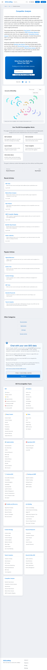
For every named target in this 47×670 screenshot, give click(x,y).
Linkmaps (23, 330)
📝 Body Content (8, 394)
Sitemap (6, 463)
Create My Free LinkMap (23, 75)
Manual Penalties (8, 512)
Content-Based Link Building (31, 509)
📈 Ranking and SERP (9, 403)
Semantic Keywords (9, 431)
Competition (28, 533)
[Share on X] (29, 82)
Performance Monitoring (10, 565)
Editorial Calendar (8, 542)
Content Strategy (8, 420)
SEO (6, 389)
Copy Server (23, 376)
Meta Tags (7, 454)
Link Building (28, 401)
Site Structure (7, 461)
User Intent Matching (9, 548)
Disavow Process (8, 509)
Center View (35, 92)
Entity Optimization (29, 565)
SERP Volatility (29, 486)
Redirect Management (9, 491)
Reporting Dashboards (9, 567)
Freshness (7, 424)
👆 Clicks (7, 396)
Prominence (7, 426)
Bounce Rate (28, 417)
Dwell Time (28, 422)
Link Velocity (28, 405)
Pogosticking (28, 424)
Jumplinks (28, 399)
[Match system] (30, 2)
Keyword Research (8, 452)
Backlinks (28, 394)
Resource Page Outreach (31, 521)
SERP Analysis (29, 484)
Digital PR (28, 512)
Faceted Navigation (8, 482)
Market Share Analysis (29, 48)
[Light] (31, 2)
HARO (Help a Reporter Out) (31, 514)
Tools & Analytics (8, 465)
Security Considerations (9, 493)
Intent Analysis (29, 537)
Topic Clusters (8, 546)
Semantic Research (30, 544)
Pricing (25, 665)
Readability (7, 429)
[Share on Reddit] (26, 82)
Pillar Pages (7, 544)
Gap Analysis (27, 30)
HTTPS (6, 450)
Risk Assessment (8, 516)
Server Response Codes (10, 495)
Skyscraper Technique (30, 523)
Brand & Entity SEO (30, 445)
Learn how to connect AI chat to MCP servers (16, 368)
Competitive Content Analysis (11, 584)
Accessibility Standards (9, 477)
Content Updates (8, 539)
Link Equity (28, 403)
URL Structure (7, 467)
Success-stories (23, 334)
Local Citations (29, 518)
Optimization (23, 326)
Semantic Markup (8, 433)
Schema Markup (8, 459)
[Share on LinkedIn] (22, 82)
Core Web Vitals (8, 447)
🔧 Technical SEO (8, 408)
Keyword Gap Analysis (23, 46)
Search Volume (29, 542)
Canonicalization (8, 445)
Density (6, 422)
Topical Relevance (8, 435)
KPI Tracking (7, 563)
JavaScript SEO (8, 486)
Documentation (23, 322)
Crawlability (7, 480)
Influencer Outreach (30, 516)
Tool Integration (8, 572)
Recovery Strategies (9, 514)
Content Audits (8, 533)
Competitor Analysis (30, 535)
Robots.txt (7, 456)
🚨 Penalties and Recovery (10, 401)
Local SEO (28, 450)
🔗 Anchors (7, 392)
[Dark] (33, 2)
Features (26, 662)
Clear (40, 89)
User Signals (28, 429)
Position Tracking (29, 480)
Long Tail (27, 539)
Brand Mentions (29, 561)
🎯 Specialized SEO (9, 405)
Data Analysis (7, 561)
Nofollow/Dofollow (29, 408)
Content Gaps (7, 535)
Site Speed (7, 497)
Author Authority (29, 558)
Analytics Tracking (8, 558)
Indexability (7, 484)
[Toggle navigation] (1, 2)
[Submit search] (27, 2)
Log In (37, 2)
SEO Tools (7, 569)
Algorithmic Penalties (9, 507)
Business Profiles (29, 563)
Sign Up (43, 2)
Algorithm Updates (29, 477)
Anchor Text (28, 392)
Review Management (30, 567)
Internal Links (28, 396)
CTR (27, 420)
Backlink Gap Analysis (19, 44)
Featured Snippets (29, 447)
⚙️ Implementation (8, 399)
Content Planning (8, 537)
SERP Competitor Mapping (31, 32)
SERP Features (29, 426)
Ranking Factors (29, 482)
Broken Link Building (30, 507)
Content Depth (8, 417)
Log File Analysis (8, 488)
